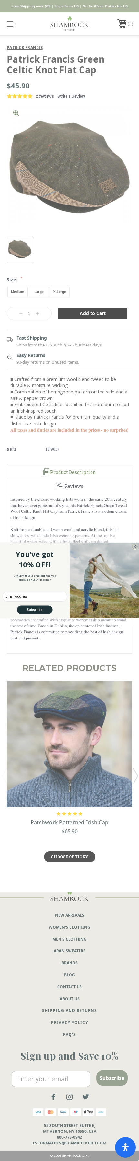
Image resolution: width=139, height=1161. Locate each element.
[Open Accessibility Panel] (125, 1147)
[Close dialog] (135, 546)
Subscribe (34, 610)
